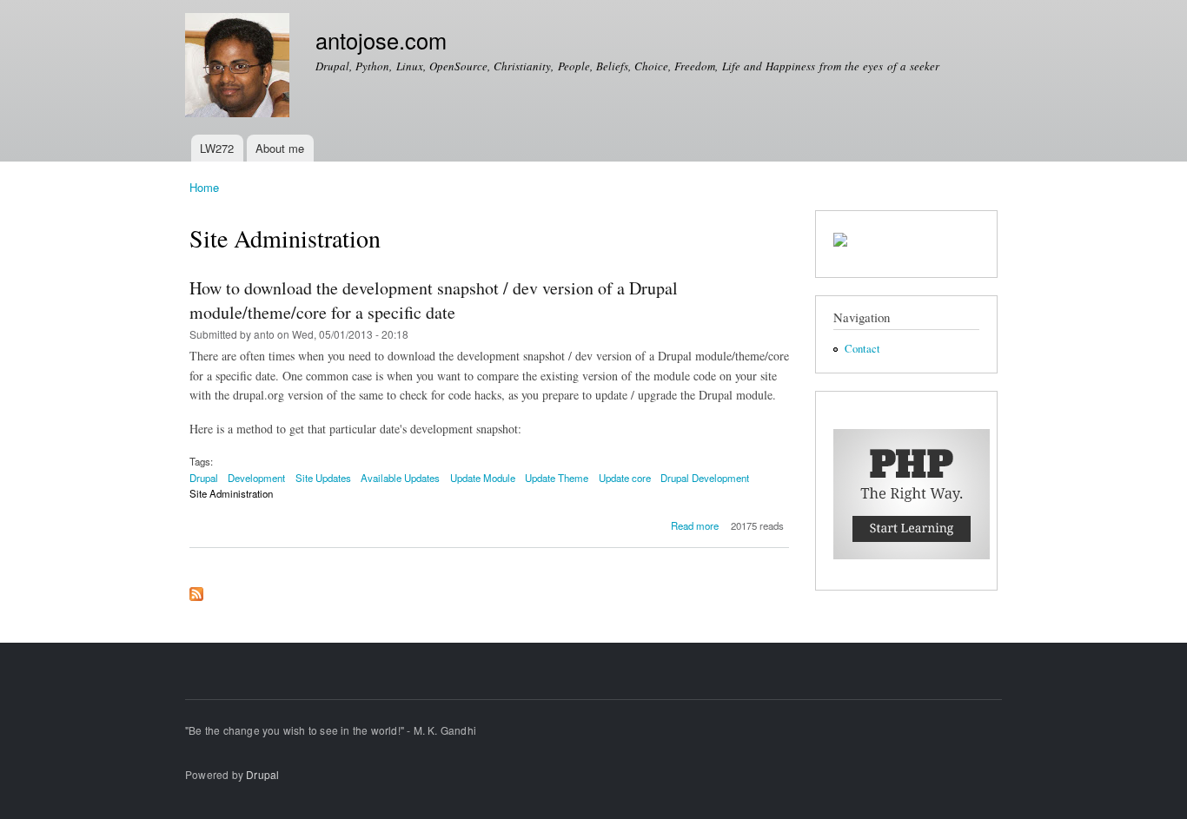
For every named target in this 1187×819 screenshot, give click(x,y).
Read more (695, 525)
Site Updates (323, 478)
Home (204, 187)
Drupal (203, 478)
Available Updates (400, 478)
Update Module (482, 478)
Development (256, 478)
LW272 (217, 148)
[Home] (239, 67)
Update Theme (556, 478)
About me (279, 148)
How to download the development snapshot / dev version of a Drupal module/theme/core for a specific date (433, 300)
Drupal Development (704, 478)
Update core (625, 478)
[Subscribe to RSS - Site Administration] (196, 589)
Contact (862, 348)
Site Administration (231, 493)
